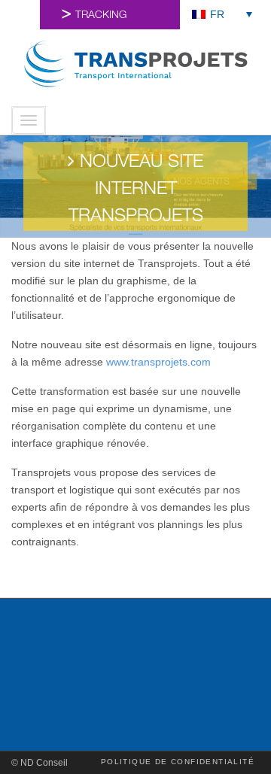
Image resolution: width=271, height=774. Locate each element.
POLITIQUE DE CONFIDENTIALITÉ (177, 761)
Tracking (100, 16)
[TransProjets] (135, 64)
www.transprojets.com (158, 362)
